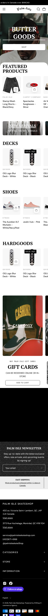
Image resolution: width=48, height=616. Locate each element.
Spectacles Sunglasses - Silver (29, 104)
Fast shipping (23, 480)
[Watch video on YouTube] (24, 415)
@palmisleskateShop (13, 543)
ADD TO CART (22, 383)
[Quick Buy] (15, 89)
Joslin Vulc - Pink (31, 221)
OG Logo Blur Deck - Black (29, 175)
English (5, 598)
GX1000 (6, 169)
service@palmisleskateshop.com (19, 535)
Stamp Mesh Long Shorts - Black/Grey (9, 104)
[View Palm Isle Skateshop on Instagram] (5, 583)
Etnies (6, 218)
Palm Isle (8, 97)
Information (11, 571)
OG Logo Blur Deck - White (9, 175)
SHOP (24, 47)
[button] (38, 9)
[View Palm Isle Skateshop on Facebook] (11, 583)
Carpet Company (32, 97)
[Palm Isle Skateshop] (24, 9)
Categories (10, 552)
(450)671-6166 (10, 539)
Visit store (8, 518)
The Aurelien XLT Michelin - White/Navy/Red (11, 224)
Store (6, 561)
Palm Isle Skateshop (16, 603)
